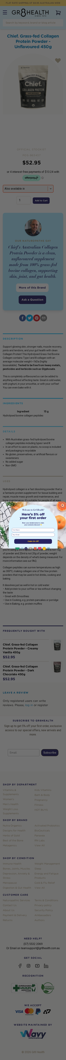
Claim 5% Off (32, 541)
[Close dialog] (62, 504)
